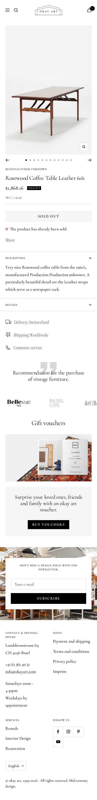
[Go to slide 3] (34, 160)
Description (15, 258)
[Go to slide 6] (46, 160)
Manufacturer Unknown (26, 169)
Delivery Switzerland (31, 321)
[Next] (90, 160)
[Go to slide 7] (50, 160)
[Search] (16, 10)
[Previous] (7, 160)
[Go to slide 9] (58, 160)
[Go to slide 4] (38, 160)
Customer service (28, 347)
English (13, 766)
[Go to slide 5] (42, 160)
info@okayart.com (20, 671)
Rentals (11, 728)
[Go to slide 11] (66, 160)
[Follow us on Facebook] (58, 732)
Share (10, 239)
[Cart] (89, 10)
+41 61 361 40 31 (17, 664)
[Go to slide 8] (54, 160)
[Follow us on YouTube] (58, 742)
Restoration (15, 748)
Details (11, 304)
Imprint (59, 671)
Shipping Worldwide (31, 334)
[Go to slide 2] (30, 160)
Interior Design (18, 738)
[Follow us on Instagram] (68, 732)
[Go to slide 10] (62, 160)
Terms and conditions (71, 651)
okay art (15, 780)
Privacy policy (64, 661)
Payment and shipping (71, 641)
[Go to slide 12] (71, 160)
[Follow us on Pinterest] (78, 732)
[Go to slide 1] (26, 160)
